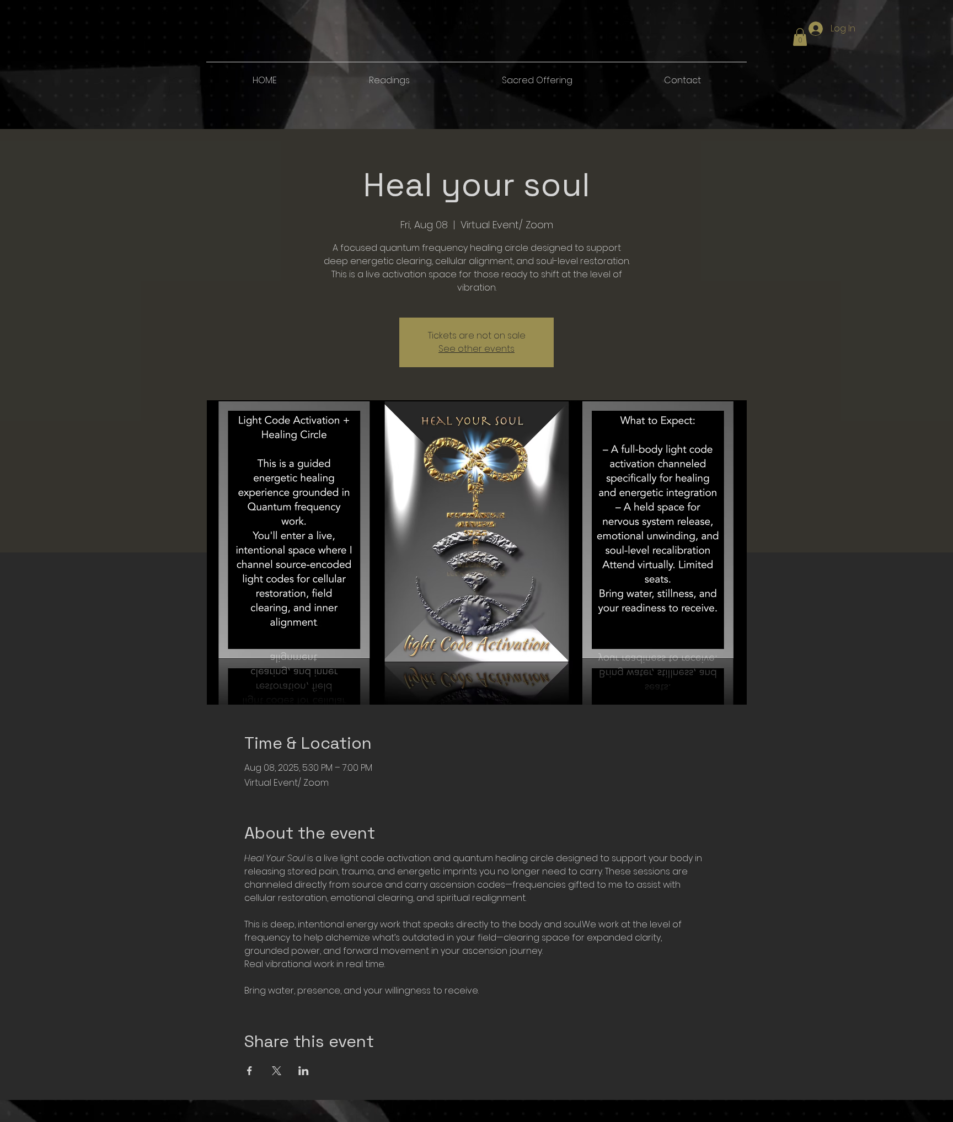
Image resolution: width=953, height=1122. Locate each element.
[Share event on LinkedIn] (303, 1070)
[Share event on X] (276, 1070)
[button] (800, 37)
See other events (476, 348)
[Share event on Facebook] (249, 1070)
